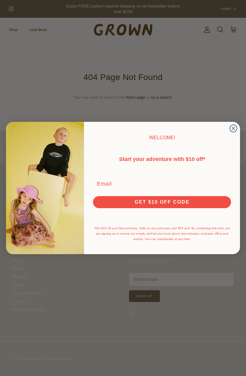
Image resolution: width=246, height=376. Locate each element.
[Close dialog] (233, 128)
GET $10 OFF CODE (162, 202)
